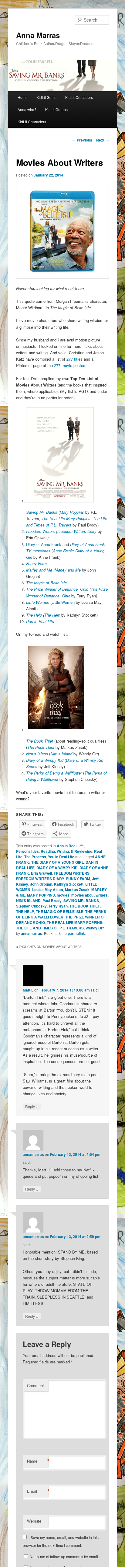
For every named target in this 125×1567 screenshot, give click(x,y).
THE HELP (25, 911)
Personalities (27, 851)
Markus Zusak (77, 889)
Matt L (28, 990)
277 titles (74, 359)
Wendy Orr (95, 928)
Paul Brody (52, 900)
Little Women (64, 602)
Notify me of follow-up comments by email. (64, 1556)
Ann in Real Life (70, 845)
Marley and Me (39, 570)
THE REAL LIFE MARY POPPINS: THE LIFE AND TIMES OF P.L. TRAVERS (59, 925)
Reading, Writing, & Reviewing (66, 851)
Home (23, 97)
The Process (35, 856)
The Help (34, 615)
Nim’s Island (61, 754)
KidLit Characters (32, 121)
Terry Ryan (58, 906)
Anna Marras (38, 35)
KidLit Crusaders (79, 97)
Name (37, 1461)
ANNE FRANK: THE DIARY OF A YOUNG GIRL (61, 859)
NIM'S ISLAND (28, 900)
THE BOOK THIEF (84, 906)
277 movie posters (70, 365)
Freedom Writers (41, 531)
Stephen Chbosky (31, 906)
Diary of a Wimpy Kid (45, 760)
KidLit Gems (46, 97)
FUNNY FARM (78, 878)
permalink (76, 933)
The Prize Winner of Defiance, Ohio (58, 589)
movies (63, 895)
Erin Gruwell (41, 873)
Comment (35, 1385)
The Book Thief (40, 741)
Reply (32, 1106)
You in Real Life (61, 856)
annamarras (31, 933)
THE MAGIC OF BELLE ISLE (59, 911)
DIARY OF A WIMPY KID (57, 867)
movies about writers (89, 895)
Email (37, 1491)
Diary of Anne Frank (43, 544)
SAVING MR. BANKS (81, 900)
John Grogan (41, 884)
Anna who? (27, 109)
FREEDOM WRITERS (72, 873)
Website (34, 1521)
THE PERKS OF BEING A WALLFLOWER (61, 914)
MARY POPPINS (41, 895)
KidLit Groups (56, 109)
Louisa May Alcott (47, 889)
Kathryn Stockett (68, 884)
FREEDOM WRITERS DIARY (40, 878)
